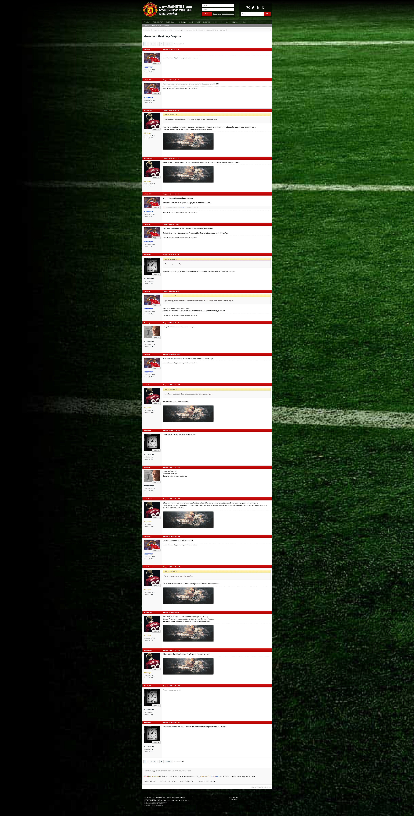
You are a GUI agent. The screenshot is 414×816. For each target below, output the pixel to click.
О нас (244, 22)
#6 (178, 224)
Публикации (171, 22)
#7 (178, 254)
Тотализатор (158, 22)
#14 (179, 498)
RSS (258, 7)
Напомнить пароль (228, 14)
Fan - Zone (224, 22)
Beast (222, 776)
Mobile (263, 7)
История (206, 22)
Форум (166, 26)
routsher (191, 776)
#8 (178, 291)
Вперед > (168, 44)
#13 (179, 467)
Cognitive (233, 776)
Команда (182, 22)
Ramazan (252, 776)
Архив (215, 22)
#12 (179, 430)
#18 (179, 650)
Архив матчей (190, 30)
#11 (179, 385)
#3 (178, 110)
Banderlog (147, 323)
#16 (179, 567)
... (158, 44)
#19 (179, 685)
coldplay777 (147, 49)
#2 (178, 80)
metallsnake (173, 776)
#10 (179, 354)
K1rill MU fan (163, 776)
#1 (178, 49)
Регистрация (217, 14)
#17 (179, 612)
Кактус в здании (242, 776)
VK (247, 7)
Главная (147, 22)
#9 (178, 323)
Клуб (198, 22)
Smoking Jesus (183, 776)
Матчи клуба (179, 30)
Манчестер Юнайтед (166, 30)
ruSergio (198, 776)
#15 (179, 536)
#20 (179, 722)
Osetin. (226, 776)
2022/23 (200, 30)
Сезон (191, 22)
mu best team (148, 110)
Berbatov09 (147, 254)
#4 (178, 158)
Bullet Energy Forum (264, 787)
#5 (178, 194)
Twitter (253, 7)
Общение (234, 22)
